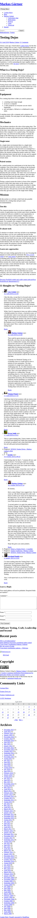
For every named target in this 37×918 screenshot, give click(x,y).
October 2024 (8, 739)
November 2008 (9, 899)
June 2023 (7, 742)
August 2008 (8, 904)
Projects (10, 21)
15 (18, 712)
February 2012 (8, 831)
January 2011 (8, 854)
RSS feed (6, 655)
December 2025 (9, 730)
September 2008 (9, 903)
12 (2, 712)
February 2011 (8, 852)
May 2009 (7, 890)
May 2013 (7, 805)
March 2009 (8, 894)
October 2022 (8, 751)
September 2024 (9, 740)
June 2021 (7, 762)
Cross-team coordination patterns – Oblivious (14, 648)
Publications (11, 20)
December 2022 (9, 748)
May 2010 (7, 868)
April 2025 (7, 731)
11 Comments (24, 42)
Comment (3, 596)
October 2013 (8, 798)
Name (2, 612)
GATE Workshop (5, 698)
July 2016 (7, 769)
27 (8, 717)
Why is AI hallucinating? (7, 641)
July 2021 (7, 760)
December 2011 (9, 834)
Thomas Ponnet (13, 394)
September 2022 (9, 753)
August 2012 (8, 820)
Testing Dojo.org (5, 691)
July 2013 (7, 803)
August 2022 (8, 755)
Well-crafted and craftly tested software (16, 279)
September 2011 (9, 840)
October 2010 (8, 859)
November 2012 (9, 816)
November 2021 (9, 757)
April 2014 (7, 789)
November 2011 (9, 836)
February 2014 (8, 793)
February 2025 (8, 733)
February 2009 (8, 895)
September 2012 (9, 818)
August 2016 (8, 767)
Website (2, 620)
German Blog (4, 688)
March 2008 (8, 913)
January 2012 (8, 832)
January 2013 (8, 813)
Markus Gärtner (11, 4)
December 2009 (9, 877)
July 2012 (7, 822)
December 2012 (9, 814)
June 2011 (7, 845)
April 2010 (7, 870)
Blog (5, 14)
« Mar (16, 720)
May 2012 (7, 825)
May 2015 (7, 782)
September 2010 (9, 861)
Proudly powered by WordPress (19, 917)
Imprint (6, 27)
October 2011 (8, 838)
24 (29, 715)
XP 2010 (16, 64)
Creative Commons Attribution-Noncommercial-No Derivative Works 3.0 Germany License (16, 674)
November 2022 (9, 749)
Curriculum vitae (13, 18)
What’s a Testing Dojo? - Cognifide (22, 549)
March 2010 (8, 872)
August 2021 (8, 758)
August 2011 (8, 841)
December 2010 (9, 856)
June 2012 (7, 823)
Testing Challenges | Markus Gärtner (22, 551)
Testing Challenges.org (7, 695)
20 (8, 715)
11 (34, 709)
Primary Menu (5, 9)
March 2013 (8, 809)
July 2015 (7, 778)
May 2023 (7, 744)
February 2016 (8, 773)
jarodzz (10, 455)
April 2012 (7, 827)
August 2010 (8, 863)
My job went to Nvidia (7, 646)
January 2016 (8, 775)
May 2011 (7, 847)
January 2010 (8, 876)
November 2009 (9, 879)
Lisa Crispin (12, 292)
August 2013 (8, 802)
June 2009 (7, 888)
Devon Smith (12, 433)
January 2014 (8, 794)
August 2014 (8, 785)
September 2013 (9, 800)
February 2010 (8, 874)
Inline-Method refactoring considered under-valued (16, 642)
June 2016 (7, 771)
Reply (6, 329)
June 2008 (7, 908)
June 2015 (7, 780)
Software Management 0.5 (18, 280)
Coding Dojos (24, 46)
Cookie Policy (8, 12)
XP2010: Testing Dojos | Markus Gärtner (23, 552)
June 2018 (7, 766)
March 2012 (8, 829)
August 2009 (8, 885)
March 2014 (8, 791)
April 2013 (7, 807)
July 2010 (7, 865)
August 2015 (8, 776)
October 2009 (8, 881)
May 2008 (7, 910)
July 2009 (7, 886)
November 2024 (9, 737)
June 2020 (7, 764)
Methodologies (4, 32)
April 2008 (7, 912)
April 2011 (7, 849)
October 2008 (8, 901)
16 (24, 712)
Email (2, 616)
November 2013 (9, 796)
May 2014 (7, 787)
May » (21, 720)
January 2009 (8, 897)
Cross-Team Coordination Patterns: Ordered (13, 644)
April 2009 (7, 892)
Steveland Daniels (14, 556)
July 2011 (7, 843)
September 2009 (9, 883)
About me (11, 25)
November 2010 (9, 858)
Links (9, 23)
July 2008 (7, 906)
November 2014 (9, 784)
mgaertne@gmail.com (14, 678)
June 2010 (7, 867)
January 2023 (8, 746)
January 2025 (8, 735)
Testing (12, 32)
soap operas (12, 256)
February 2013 (8, 811)
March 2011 (7, 850)
